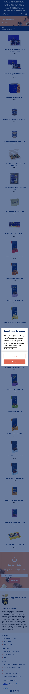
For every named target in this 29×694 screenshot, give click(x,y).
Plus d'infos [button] (14, 356)
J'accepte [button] (14, 362)
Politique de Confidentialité (10, 347)
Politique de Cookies (9, 348)
